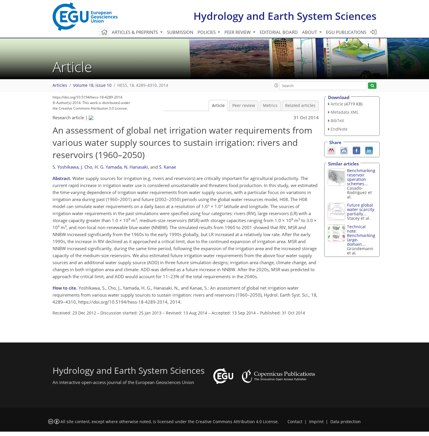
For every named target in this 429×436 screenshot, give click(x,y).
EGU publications (346, 32)
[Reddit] (344, 150)
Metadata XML (345, 112)
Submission (180, 32)
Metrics (270, 105)
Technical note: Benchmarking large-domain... (361, 235)
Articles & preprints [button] (135, 32)
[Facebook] (356, 150)
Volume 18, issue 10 (92, 85)
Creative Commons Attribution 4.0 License (237, 421)
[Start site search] (372, 85)
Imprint (316, 421)
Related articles (300, 105)
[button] (276, 85)
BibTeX (337, 120)
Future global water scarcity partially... (360, 209)
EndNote (339, 129)
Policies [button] (207, 32)
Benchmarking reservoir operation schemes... (361, 177)
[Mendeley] (331, 150)
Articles (60, 85)
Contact (294, 421)
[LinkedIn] (369, 150)
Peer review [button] (238, 32)
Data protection (345, 421)
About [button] (310, 32)
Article (218, 105)
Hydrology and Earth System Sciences (284, 16)
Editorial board (279, 32)
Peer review (243, 105)
